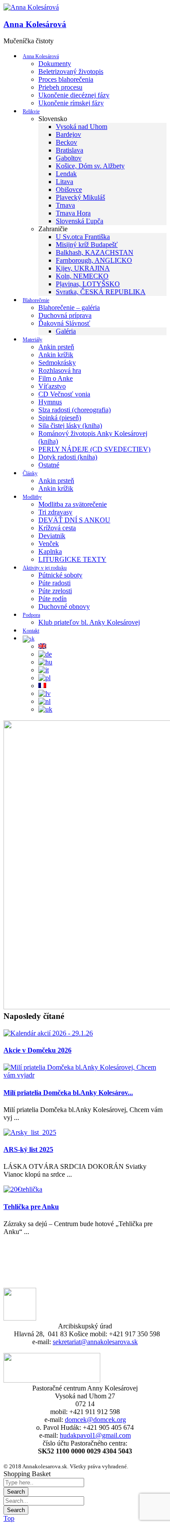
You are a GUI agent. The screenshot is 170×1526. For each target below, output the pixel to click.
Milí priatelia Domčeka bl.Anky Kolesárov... (68, 1092)
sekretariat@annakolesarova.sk (95, 1341)
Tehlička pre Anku (31, 1206)
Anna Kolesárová (34, 24)
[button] (31, 7)
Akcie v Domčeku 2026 (37, 1050)
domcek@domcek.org (95, 1419)
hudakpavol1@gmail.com (95, 1435)
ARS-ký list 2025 (28, 1149)
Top (8, 1518)
